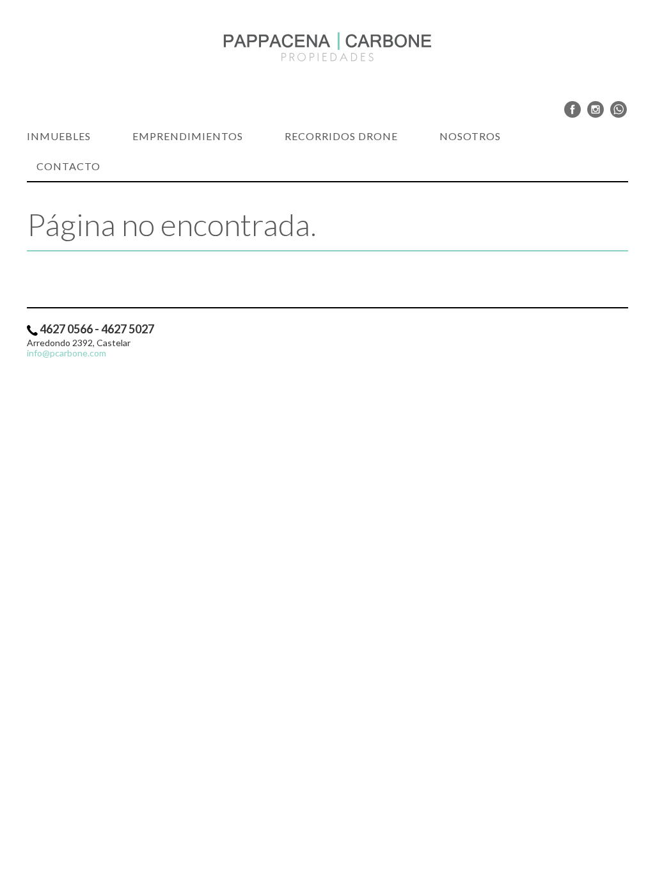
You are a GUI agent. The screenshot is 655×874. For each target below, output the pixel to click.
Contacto (68, 166)
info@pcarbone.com (66, 352)
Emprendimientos (187, 136)
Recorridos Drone (341, 136)
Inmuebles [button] (59, 136)
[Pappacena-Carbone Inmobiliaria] (327, 46)
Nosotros (470, 136)
